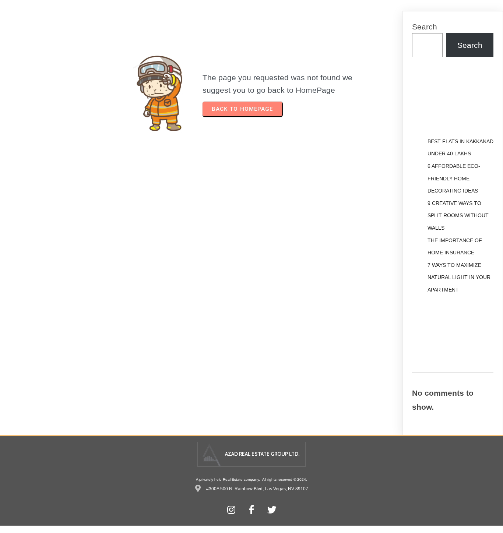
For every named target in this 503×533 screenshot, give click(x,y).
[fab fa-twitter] (271, 509)
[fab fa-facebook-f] (251, 509)
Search (424, 26)
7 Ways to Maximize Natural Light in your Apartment (459, 277)
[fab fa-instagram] (231, 509)
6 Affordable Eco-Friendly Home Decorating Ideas (454, 178)
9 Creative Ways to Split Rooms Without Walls (458, 215)
